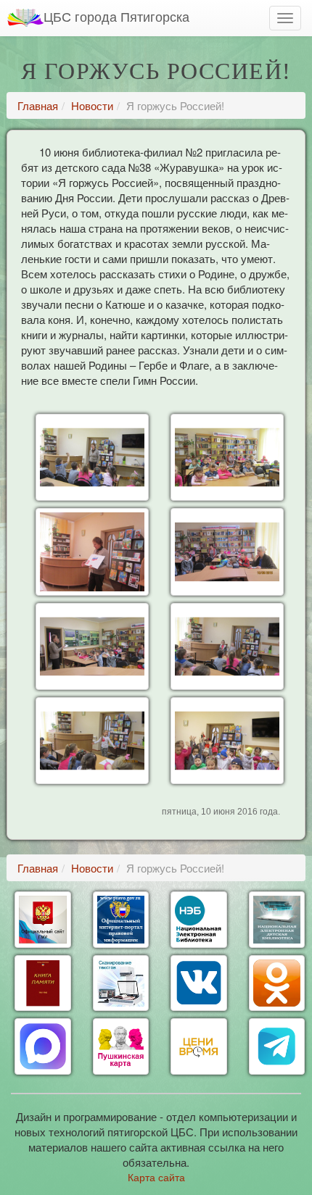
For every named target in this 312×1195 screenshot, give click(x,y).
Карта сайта (156, 1177)
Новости (92, 105)
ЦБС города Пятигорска (116, 16)
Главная (37, 105)
